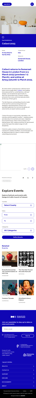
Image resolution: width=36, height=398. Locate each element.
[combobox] (18, 205)
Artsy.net (7, 80)
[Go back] (3, 37)
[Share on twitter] (23, 177)
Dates (3, 211)
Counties (4, 201)
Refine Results (18, 237)
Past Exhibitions (6, 180)
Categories (5, 227)
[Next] (32, 169)
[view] (9, 264)
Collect (19, 90)
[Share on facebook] (32, 177)
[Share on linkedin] (28, 177)
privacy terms (11, 337)
